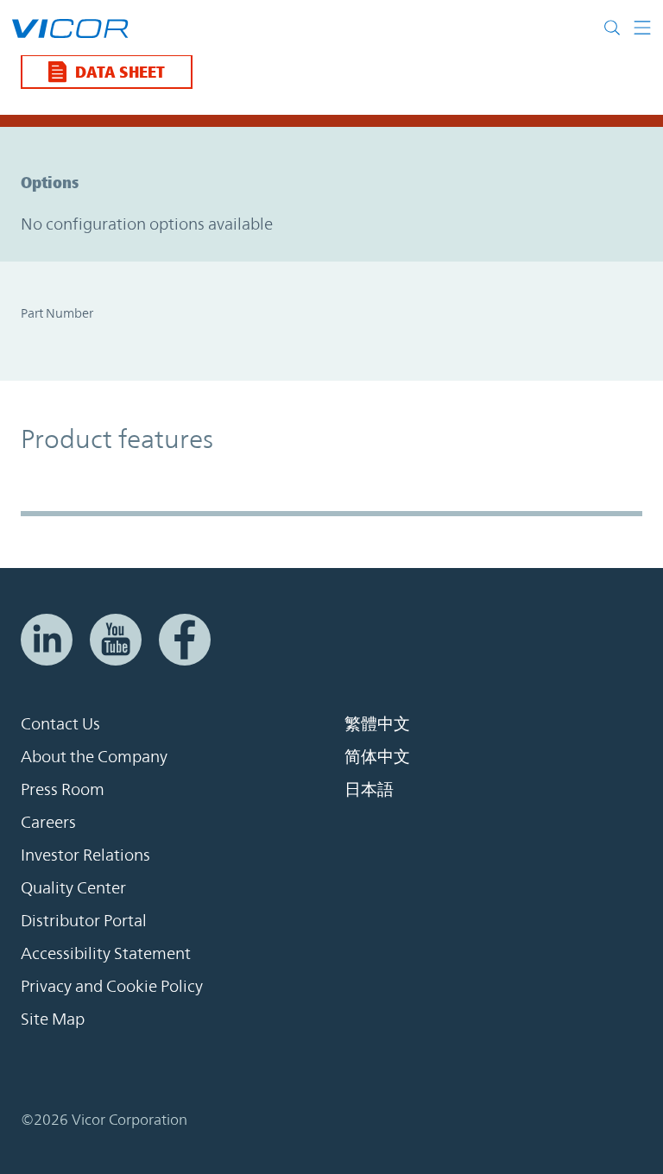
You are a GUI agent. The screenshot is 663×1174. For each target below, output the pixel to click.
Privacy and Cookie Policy (112, 985)
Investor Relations (85, 854)
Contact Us (60, 723)
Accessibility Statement (106, 953)
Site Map (53, 1018)
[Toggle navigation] (636, 28)
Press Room (62, 789)
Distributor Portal (84, 920)
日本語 (369, 789)
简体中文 (377, 756)
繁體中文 (377, 723)
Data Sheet (120, 71)
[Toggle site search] (612, 28)
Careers (48, 821)
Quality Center (73, 887)
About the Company (94, 756)
